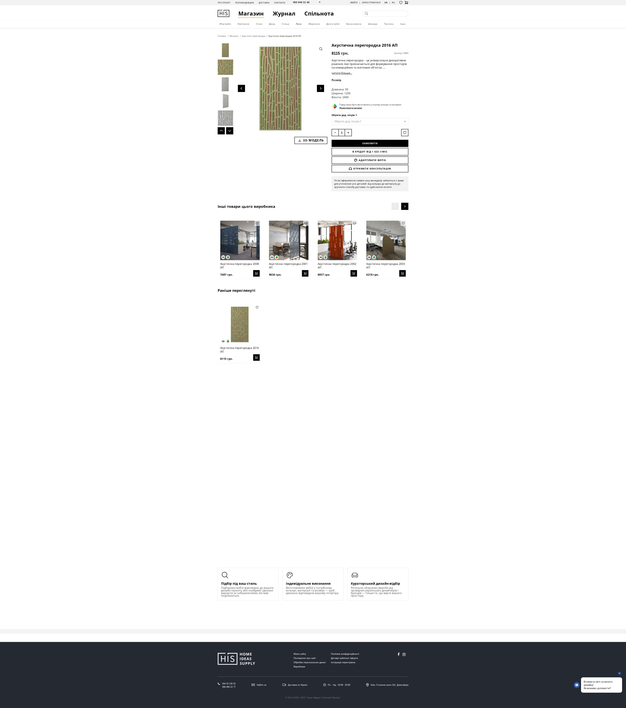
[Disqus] (313, 408)
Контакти (279, 2)
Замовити (370, 143)
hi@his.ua (261, 685)
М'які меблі (225, 24)
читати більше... (342, 73)
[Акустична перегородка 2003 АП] (386, 240)
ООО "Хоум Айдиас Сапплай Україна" (320, 697)
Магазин (251, 13)
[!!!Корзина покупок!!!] (406, 3)
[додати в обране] (404, 132)
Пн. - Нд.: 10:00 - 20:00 (339, 685)
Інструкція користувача (343, 662)
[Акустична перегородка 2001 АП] (288, 240)
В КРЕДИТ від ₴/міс (370, 151)
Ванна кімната (353, 24)
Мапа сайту (300, 654)
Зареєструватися (371, 2)
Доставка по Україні (297, 685)
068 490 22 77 (229, 687)
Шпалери (373, 24)
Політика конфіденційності (345, 654)
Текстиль (389, 24)
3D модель (313, 140)
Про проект (224, 2)
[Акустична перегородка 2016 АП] (240, 324)
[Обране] (401, 3)
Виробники (299, 666)
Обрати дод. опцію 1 (344, 115)
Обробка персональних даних (310, 662)
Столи (259, 24)
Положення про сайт (305, 658)
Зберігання (314, 24)
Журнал (284, 13)
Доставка (264, 2)
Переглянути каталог (350, 108)
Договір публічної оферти (344, 658)
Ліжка (299, 24)
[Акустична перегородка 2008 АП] (240, 240)
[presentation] (395, 206)
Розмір (336, 80)
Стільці (285, 24)
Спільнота (319, 13)
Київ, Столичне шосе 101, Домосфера (389, 685)
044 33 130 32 (229, 683)
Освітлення (243, 24)
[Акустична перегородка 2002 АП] (337, 240)
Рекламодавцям (244, 2)
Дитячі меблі (333, 24)
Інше (402, 24)
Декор (272, 24)
